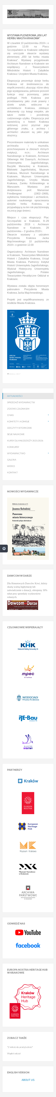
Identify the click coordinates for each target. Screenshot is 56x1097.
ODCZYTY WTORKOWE (19, 427)
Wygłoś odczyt (14, 1053)
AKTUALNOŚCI (15, 396)
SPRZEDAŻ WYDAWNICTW (21, 402)
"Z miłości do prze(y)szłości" (20, 1047)
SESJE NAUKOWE (16, 434)
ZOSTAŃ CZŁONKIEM (18, 408)
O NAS (10, 415)
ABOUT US (28, 1080)
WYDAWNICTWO (16, 453)
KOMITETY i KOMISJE (18, 421)
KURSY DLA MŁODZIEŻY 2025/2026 (25, 440)
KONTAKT (12, 472)
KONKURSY (13, 447)
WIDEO (11, 466)
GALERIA (11, 459)
